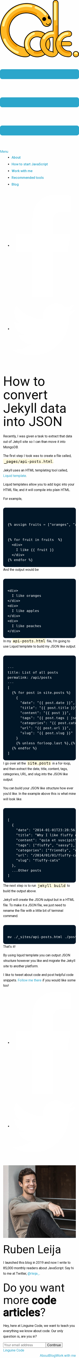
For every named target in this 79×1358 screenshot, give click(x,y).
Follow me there (30, 980)
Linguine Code (13, 1350)
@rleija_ (33, 1274)
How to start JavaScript (30, 164)
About (16, 157)
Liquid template (14, 476)
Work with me (22, 171)
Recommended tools (28, 178)
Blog (15, 184)
